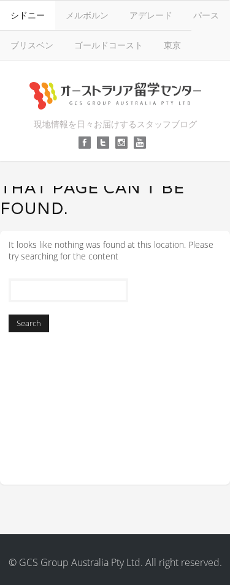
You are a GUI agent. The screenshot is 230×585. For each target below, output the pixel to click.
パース (206, 15)
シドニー (27, 15)
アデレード (150, 15)
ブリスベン (31, 45)
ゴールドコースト (108, 45)
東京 (172, 45)
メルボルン (87, 15)
